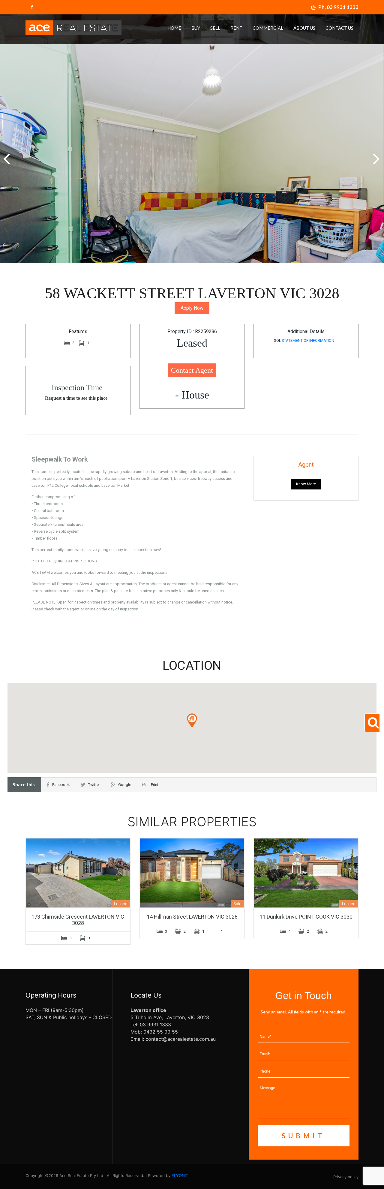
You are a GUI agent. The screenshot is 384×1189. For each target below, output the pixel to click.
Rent (236, 28)
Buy (195, 28)
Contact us (339, 28)
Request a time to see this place (76, 398)
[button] (377, 155)
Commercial (268, 28)
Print (153, 784)
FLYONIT (180, 1175)
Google (124, 784)
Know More (306, 484)
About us (304, 28)
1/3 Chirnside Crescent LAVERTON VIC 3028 (78, 920)
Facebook (61, 784)
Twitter (94, 784)
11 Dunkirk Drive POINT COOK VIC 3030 (306, 917)
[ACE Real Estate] (74, 27)
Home (174, 28)
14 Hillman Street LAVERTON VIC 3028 (192, 917)
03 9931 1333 (342, 7)
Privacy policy (345, 1176)
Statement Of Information (308, 340)
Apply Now (192, 308)
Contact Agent (192, 370)
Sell (215, 28)
